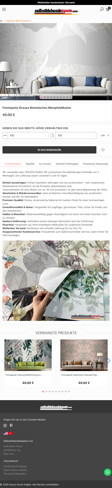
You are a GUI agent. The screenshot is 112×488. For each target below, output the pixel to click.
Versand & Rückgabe (15, 473)
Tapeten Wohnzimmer (18, 20)
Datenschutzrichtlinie (15, 470)
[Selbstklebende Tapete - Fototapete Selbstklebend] (56, 12)
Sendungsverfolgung (15, 466)
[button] (41, 97)
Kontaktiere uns (12, 450)
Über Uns (9, 453)
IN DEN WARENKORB (49, 149)
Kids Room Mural (13, 446)
